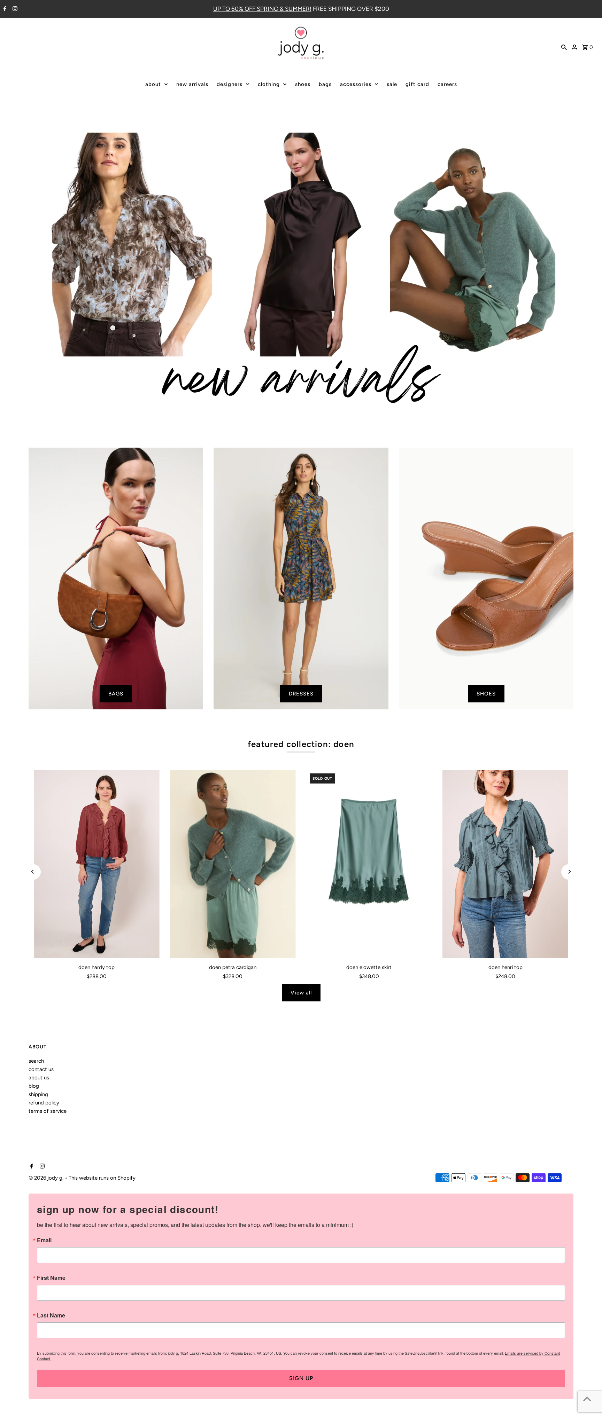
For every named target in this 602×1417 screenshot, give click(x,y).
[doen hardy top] (97, 864)
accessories (355, 84)
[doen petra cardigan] (233, 864)
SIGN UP (301, 1378)
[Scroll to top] (587, 1399)
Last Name (51, 1315)
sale (392, 84)
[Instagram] (14, 9)
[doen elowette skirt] (369, 864)
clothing (269, 84)
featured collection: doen (301, 744)
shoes (302, 84)
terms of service (48, 1111)
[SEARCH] (564, 46)
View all (301, 993)
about (153, 84)
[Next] (569, 872)
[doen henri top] (505, 864)
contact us (41, 1069)
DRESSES (301, 694)
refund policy (44, 1103)
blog (34, 1086)
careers (447, 84)
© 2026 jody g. (47, 1178)
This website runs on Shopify (102, 1178)
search (36, 1061)
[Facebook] (4, 9)
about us (39, 1077)
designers (229, 84)
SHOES (486, 694)
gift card (417, 84)
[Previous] (33, 872)
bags (325, 84)
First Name (51, 1278)
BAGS (115, 694)
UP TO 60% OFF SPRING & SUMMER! (262, 8)
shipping (38, 1094)
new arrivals (192, 84)
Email (44, 1240)
